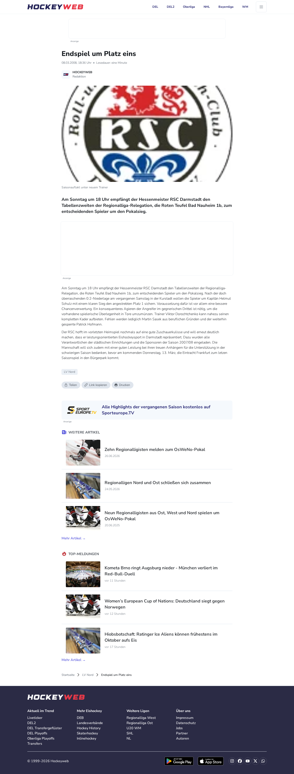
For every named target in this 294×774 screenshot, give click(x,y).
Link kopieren (98, 385)
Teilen (73, 385)
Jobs (179, 728)
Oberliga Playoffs (40, 738)
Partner (182, 733)
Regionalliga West (141, 717)
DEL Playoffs (37, 733)
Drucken (124, 385)
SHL (130, 733)
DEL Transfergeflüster (44, 728)
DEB (80, 717)
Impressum (184, 717)
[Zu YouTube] (247, 761)
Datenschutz (186, 723)
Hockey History (89, 728)
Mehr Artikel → (74, 538)
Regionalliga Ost (140, 723)
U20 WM (134, 728)
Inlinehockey (86, 738)
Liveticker (34, 717)
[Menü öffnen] (261, 7)
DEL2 (31, 723)
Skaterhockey (87, 733)
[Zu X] (255, 761)
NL (129, 738)
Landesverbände (90, 723)
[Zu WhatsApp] (263, 761)
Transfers (34, 743)
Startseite (68, 675)
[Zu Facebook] (240, 761)
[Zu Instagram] (232, 761)
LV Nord (87, 675)
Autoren (182, 738)
